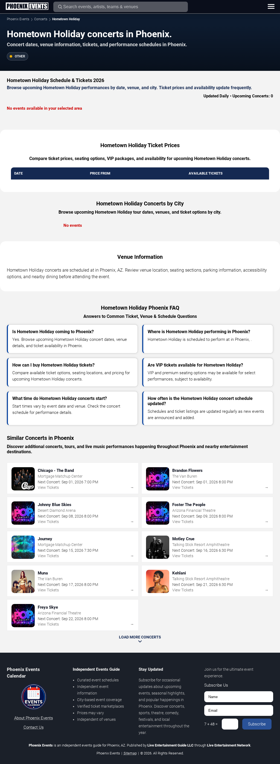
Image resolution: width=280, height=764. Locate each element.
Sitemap (130, 753)
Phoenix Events (18, 19)
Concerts (40, 19)
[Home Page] (26, 6)
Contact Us (34, 727)
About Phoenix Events (33, 718)
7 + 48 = (211, 724)
